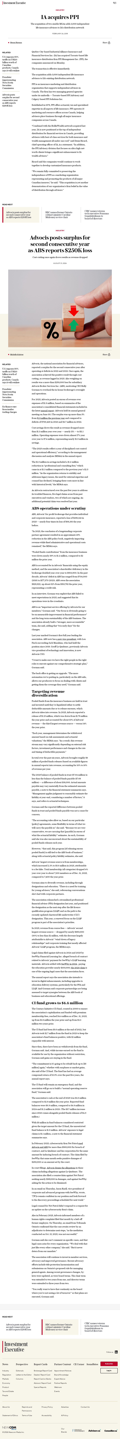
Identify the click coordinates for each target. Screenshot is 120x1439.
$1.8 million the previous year (51, 418)
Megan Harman (16, 42)
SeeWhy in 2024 (69, 964)
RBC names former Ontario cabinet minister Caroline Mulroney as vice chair (58, 215)
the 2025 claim (78, 967)
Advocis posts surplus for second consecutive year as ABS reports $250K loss (10, 100)
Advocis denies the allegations (61, 1168)
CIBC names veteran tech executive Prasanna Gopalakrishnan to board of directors (97, 215)
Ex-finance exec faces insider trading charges (9, 409)
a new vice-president (66, 639)
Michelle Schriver (16, 354)
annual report (47, 410)
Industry (60, 10)
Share (105, 42)
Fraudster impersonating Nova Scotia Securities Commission (9, 82)
